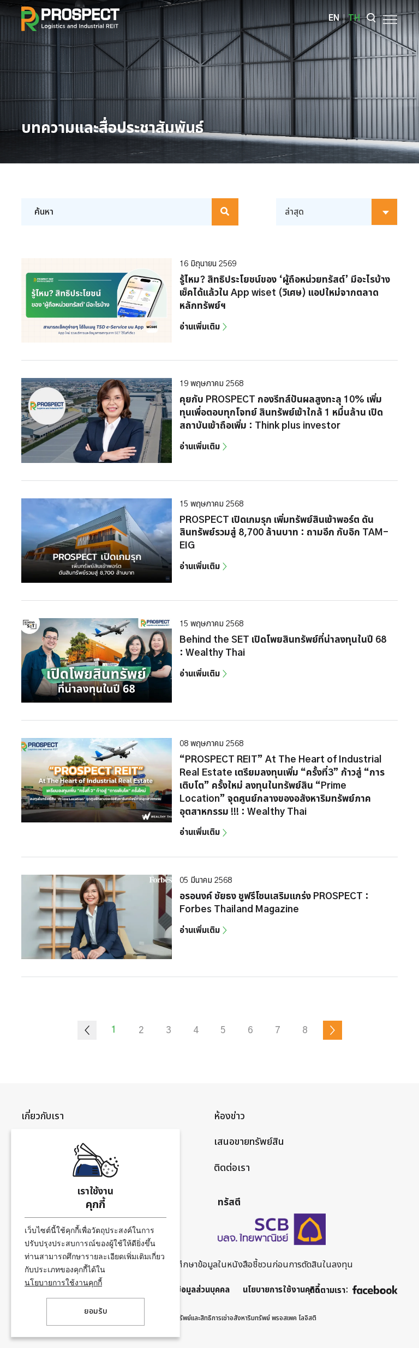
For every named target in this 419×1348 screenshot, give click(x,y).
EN (333, 18)
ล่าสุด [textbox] (294, 212)
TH (354, 18)
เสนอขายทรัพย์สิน (249, 1142)
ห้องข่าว (229, 1116)
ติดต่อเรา (232, 1168)
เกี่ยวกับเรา (42, 1116)
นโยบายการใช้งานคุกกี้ (63, 1282)
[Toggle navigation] (387, 19)
